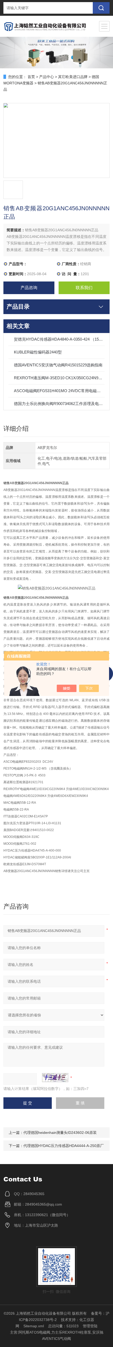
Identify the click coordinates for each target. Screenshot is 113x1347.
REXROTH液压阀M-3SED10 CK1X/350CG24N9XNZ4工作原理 (59, 378)
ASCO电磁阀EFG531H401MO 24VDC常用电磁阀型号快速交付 (59, 390)
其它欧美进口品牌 (73, 77)
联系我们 (84, 287)
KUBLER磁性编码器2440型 (38, 352)
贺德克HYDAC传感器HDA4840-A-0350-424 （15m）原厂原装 (59, 339)
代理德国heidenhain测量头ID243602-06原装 (60, 1132)
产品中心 (46, 77)
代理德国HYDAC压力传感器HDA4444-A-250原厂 (63, 1146)
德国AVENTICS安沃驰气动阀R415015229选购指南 (58, 365)
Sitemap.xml (33, 1326)
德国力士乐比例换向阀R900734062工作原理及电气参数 (59, 403)
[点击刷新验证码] (55, 1077)
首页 (31, 77)
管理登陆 (90, 1326)
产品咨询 (28, 287)
